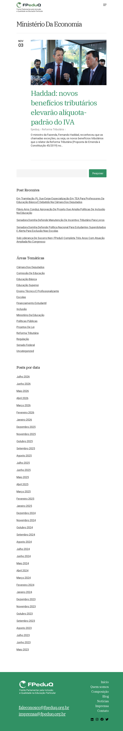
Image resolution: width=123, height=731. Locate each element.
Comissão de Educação (30, 273)
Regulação (22, 339)
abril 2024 (22, 570)
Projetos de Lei (25, 327)
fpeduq (35, 129)
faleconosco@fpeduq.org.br (44, 707)
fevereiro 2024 (25, 584)
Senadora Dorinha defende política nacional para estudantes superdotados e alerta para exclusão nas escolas (61, 229)
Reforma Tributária (53, 129)
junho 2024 (23, 556)
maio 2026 (22, 391)
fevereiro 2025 (25, 498)
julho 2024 (23, 549)
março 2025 (23, 491)
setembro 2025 (25, 448)
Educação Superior (27, 285)
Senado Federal (25, 345)
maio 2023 (22, 649)
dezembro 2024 (26, 513)
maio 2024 (22, 563)
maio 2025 (22, 477)
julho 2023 (23, 635)
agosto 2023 (24, 628)
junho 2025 (23, 470)
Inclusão (21, 309)
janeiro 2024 (24, 592)
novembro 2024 (26, 520)
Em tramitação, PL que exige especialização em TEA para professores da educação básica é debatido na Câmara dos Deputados (60, 200)
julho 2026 (23, 376)
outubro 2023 (24, 613)
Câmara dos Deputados (30, 267)
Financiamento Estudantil (31, 303)
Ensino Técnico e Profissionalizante (37, 291)
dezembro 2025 (26, 426)
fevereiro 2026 (25, 412)
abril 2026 (22, 398)
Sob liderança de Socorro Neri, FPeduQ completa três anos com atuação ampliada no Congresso (60, 239)
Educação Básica (26, 279)
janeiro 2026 (24, 419)
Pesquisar (97, 173)
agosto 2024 (24, 541)
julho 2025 (23, 462)
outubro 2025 (24, 441)
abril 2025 (22, 484)
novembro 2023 (26, 606)
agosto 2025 (24, 455)
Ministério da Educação (30, 315)
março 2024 (23, 577)
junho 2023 (23, 642)
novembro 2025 (26, 434)
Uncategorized (25, 351)
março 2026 (23, 405)
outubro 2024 (24, 527)
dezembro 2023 (26, 599)
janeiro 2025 (24, 505)
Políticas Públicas (27, 321)
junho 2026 (23, 383)
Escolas (21, 297)
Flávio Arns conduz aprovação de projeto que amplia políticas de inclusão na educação (60, 211)
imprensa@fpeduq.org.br (42, 714)
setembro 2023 (25, 620)
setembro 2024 (25, 534)
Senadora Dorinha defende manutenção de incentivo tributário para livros (60, 220)
